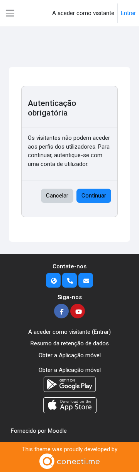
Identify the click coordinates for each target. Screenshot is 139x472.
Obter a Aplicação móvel (70, 355)
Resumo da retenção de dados (70, 343)
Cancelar (57, 195)
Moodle (57, 430)
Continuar (93, 195)
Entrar (128, 13)
